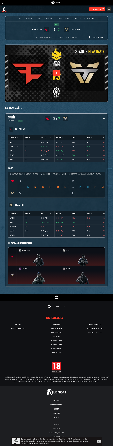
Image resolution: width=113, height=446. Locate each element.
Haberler (56, 413)
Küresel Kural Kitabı (95, 328)
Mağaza (57, 401)
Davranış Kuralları (95, 332)
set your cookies (44, 443)
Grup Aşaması (63, 19)
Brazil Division (25, 19)
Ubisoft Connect (56, 405)
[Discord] (56, 297)
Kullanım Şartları (56, 433)
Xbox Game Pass (56, 328)
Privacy (56, 429)
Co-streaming (95, 9)
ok (98, 441)
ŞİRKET (56, 409)
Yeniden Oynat (97, 37)
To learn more (31, 443)
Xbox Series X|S (56, 332)
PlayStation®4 (56, 344)
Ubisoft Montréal (18, 328)
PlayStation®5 (56, 340)
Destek (56, 417)
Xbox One (56, 336)
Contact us (56, 425)
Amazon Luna (56, 352)
